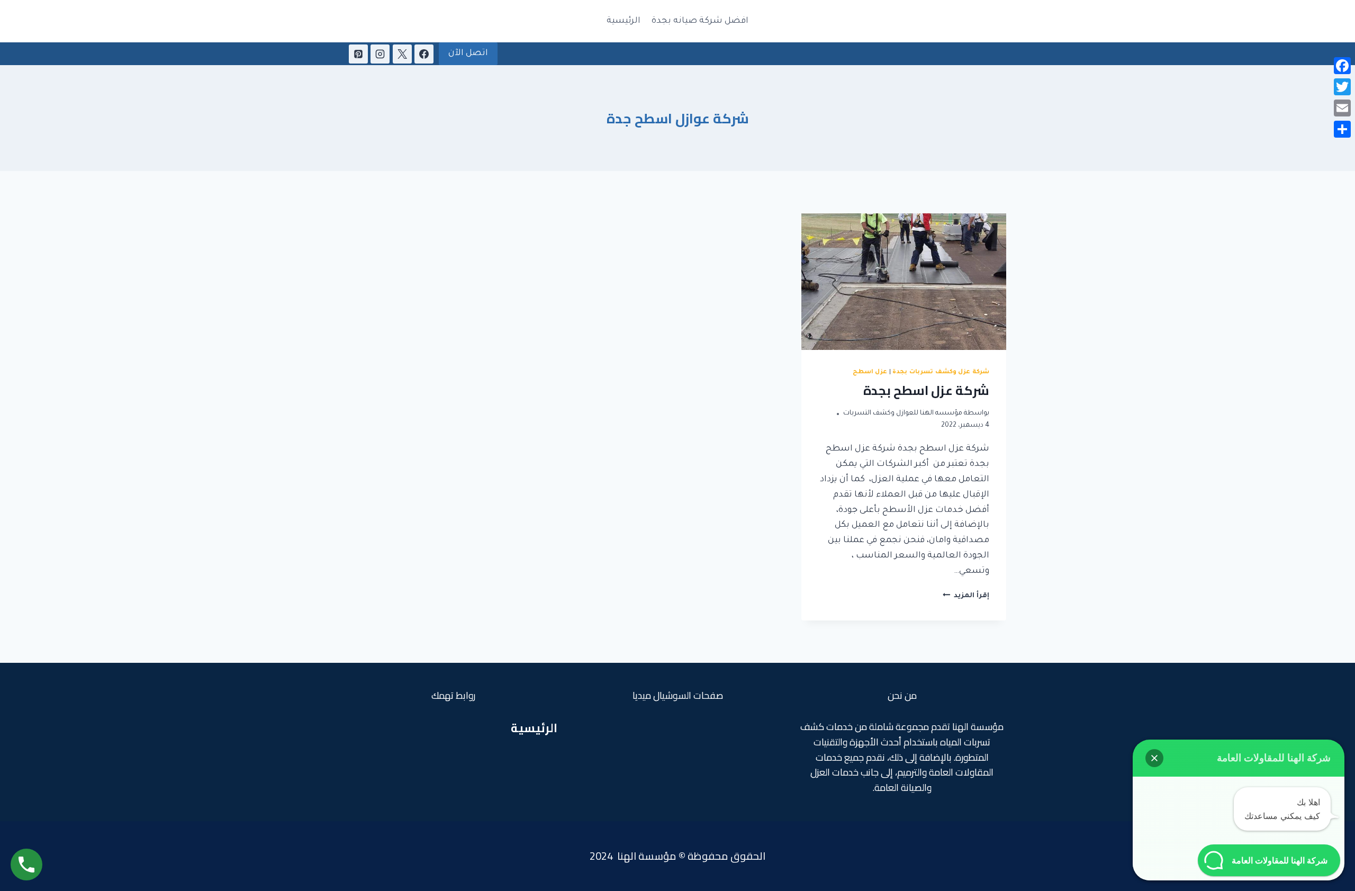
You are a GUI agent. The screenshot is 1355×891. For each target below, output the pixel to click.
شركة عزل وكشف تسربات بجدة (940, 372)
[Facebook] (423, 54)
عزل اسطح (870, 372)
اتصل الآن (468, 53)
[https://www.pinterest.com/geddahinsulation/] (358, 54)
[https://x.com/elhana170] (402, 54)
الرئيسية (623, 21)
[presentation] (903, 281)
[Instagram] (380, 54)
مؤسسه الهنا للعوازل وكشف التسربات (902, 413)
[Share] (1342, 129)
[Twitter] (1342, 86)
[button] (1154, 758)
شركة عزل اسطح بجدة (926, 390)
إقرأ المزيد (966, 596)
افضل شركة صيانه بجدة (700, 21)
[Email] (1342, 108)
